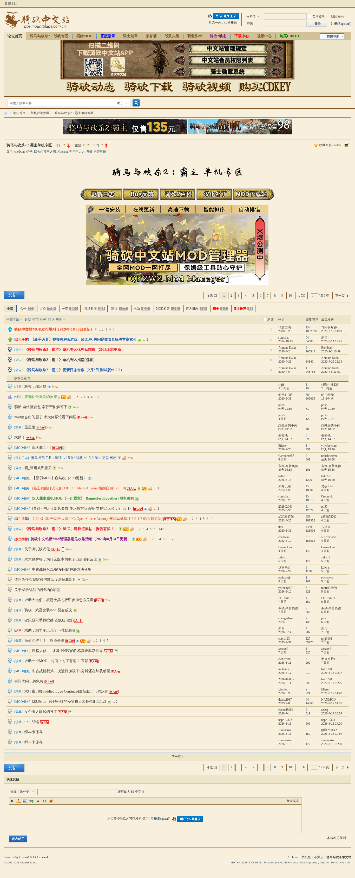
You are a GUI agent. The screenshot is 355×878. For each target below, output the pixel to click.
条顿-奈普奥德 (96, 151)
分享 (69, 308)
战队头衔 (172, 36)
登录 (145, 818)
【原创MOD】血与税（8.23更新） (59, 478)
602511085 (285, 395)
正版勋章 (108, 36)
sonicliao (283, 337)
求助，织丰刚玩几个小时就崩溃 (49, 630)
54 (307, 337)
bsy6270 (326, 669)
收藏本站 (11, 3)
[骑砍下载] (149, 94)
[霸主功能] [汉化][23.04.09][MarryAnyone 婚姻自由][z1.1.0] (79, 488)
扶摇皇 (326, 527)
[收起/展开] (347, 145)
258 (308, 517)
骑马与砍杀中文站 (338, 857)
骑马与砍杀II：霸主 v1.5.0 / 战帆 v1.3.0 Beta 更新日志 (74, 458)
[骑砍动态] (91, 94)
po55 (281, 405)
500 (308, 395)
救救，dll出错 (35, 387)
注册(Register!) (341, 24)
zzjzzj (324, 710)
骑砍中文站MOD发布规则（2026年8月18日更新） (54, 329)
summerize (285, 730)
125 (308, 638)
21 (173, 539)
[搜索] (135, 103)
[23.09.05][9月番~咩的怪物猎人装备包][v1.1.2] (69, 701)
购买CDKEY (290, 36)
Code (44, 801)
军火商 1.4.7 (41, 448)
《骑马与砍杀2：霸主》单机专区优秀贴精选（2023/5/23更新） (74, 350)
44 (307, 699)
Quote (38, 801)
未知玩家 (284, 486)
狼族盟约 (284, 327)
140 (161, 529)
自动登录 (318, 16)
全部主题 (12, 319)
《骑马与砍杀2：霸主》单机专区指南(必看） (60, 360)
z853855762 (329, 517)
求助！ (19, 437)
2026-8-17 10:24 (331, 713)
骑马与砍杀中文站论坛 (6, 113)
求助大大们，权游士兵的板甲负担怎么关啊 (59, 600)
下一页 (340, 295)
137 (308, 327)
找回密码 (337, 16)
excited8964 (285, 710)
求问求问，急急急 (28, 681)
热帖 (43, 319)
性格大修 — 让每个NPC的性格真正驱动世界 (67, 651)
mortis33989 (329, 588)
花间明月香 (329, 327)
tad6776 (283, 476)
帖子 (120, 103)
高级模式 (292, 801)
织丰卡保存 (33, 732)
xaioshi (282, 557)
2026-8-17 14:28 (331, 693)
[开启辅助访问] (350, 3)
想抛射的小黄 (287, 425)
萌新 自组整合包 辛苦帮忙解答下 (40, 407)
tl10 (280, 527)
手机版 (306, 857)
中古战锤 (31, 722)
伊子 (29, 151)
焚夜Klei (327, 486)
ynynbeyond (329, 445)
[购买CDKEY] (264, 94)
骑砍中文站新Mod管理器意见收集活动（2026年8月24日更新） (81, 539)
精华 (51, 319)
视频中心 (264, 36)
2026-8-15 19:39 (331, 743)
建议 (118, 308)
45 (307, 486)
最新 (28, 319)
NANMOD (328, 699)
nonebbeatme (329, 456)
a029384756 (286, 517)
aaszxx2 (283, 649)
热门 (35, 319)
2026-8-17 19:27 (331, 672)
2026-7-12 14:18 (331, 331)
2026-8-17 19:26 (331, 682)
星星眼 (29, 427)
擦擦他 (283, 435)
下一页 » (177, 756)
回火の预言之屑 (45, 151)
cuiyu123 (284, 638)
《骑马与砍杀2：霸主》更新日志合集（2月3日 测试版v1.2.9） (74, 370)
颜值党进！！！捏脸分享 (44, 641)
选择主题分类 (19, 792)
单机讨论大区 (40, 113)
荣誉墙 (151, 36)
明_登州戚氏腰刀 (38, 468)
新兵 (281, 628)
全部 (10, 308)
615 (308, 537)
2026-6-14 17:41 (331, 341)
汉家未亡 (284, 567)
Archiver (292, 857)
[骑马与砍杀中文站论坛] (36, 28)
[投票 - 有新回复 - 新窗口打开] (10, 398)
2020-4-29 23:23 (331, 361)
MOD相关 (167, 308)
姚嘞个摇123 (329, 385)
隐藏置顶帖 (270, 329)
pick (323, 618)
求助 (141, 308)
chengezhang (286, 618)
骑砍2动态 (218, 36)
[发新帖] (14, 295)
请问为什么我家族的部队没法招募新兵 (45, 580)
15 (307, 496)
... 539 (301, 295)
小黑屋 (318, 857)
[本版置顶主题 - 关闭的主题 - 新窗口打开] (10, 351)
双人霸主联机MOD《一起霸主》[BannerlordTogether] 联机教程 (83, 498)
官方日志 (196, 308)
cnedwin (19, 151)
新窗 (270, 319)
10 (290, 295)
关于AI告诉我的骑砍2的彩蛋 (37, 590)
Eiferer (282, 445)
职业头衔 (194, 36)
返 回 (213, 295)
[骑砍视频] (207, 94)
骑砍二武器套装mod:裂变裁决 (48, 610)
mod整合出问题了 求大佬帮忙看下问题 (45, 417)
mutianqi (283, 669)
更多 (59, 319)
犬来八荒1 (328, 659)
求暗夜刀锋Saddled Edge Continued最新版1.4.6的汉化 (66, 691)
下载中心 (241, 36)
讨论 (47, 308)
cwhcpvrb (284, 578)
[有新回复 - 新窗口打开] (10, 388)
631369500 (328, 395)
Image (25, 801)
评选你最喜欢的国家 (40, 397)
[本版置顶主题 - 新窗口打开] (10, 341)
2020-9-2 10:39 (330, 351)
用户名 (251, 16)
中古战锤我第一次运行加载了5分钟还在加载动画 (71, 671)
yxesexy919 (285, 588)
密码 (250, 24)
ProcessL (327, 496)
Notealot (62, 151)
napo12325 (285, 720)
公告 (26, 308)
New (55, 387)
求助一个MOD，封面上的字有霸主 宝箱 (56, 661)
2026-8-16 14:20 (331, 723)
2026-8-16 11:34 (331, 733)
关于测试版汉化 (37, 549)
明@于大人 (77, 151)
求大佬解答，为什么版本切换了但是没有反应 (60, 559)
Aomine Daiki (287, 348)
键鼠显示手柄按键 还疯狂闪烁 (48, 620)
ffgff (281, 385)
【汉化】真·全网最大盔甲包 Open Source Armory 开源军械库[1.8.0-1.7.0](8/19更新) (97, 519)
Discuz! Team (28, 862)
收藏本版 (330, 145)
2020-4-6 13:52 (330, 371)
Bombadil (327, 348)
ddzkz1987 (285, 699)
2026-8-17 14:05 (331, 703)
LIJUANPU (286, 598)
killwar (325, 567)
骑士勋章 (130, 36)
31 (307, 506)
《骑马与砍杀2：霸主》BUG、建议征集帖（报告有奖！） (71, 529)
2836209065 (286, 679)
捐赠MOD (84, 36)
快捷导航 (333, 36)
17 (97, 397)
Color (18, 801)
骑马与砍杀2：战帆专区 (49, 36)
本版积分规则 (336, 838)
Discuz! (24, 857)
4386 (309, 527)
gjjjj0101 (326, 638)
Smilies (51, 801)
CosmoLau (285, 547)
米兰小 (326, 337)
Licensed (42, 857)
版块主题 (20, 378)
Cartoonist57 (286, 456)
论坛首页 (15, 36)
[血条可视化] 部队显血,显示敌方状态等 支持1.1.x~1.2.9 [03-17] (82, 508)
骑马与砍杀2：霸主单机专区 (74, 113)
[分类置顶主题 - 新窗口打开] (10, 330)
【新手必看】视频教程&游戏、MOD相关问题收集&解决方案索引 (84, 339)
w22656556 (328, 537)
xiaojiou (283, 689)
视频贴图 (94, 308)
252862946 (285, 506)
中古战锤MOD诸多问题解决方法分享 (61, 569)
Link (31, 801)
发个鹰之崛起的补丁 (40, 712)
